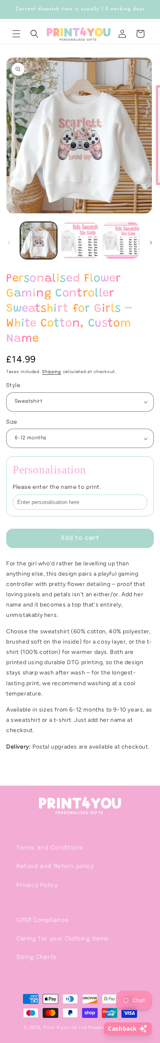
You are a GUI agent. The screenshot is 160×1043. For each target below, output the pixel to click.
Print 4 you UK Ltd (65, 1027)
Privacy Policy (36, 885)
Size (11, 422)
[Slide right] (151, 242)
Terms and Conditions (49, 848)
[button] (16, 34)
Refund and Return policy (55, 866)
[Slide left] (9, 242)
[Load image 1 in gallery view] (38, 240)
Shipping (51, 372)
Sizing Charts (36, 957)
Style (13, 385)
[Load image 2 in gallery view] (79, 240)
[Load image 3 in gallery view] (121, 240)
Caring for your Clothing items (62, 939)
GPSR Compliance (42, 920)
